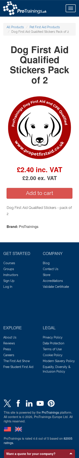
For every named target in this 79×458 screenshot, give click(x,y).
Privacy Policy (53, 337)
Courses (9, 263)
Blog (46, 263)
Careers (8, 355)
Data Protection (53, 343)
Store (46, 275)
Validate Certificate (56, 286)
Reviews (9, 343)
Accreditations (53, 281)
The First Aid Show (16, 361)
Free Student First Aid (18, 367)
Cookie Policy (53, 355)
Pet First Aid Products (45, 27)
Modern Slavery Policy (59, 361)
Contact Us (50, 269)
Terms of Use (52, 349)
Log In (7, 286)
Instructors (10, 275)
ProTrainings (50, 412)
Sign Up (8, 281)
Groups (8, 269)
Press (7, 349)
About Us (9, 337)
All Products (15, 27)
